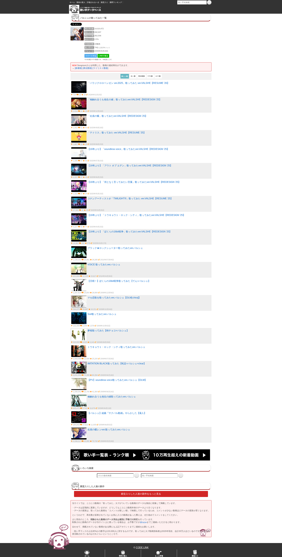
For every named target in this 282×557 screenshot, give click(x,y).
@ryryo (143, 522)
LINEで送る (103, 56)
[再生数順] (87, 68)
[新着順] (78, 68)
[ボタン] (209, 2)
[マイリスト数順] (100, 68)
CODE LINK (142, 547)
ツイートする (90, 56)
